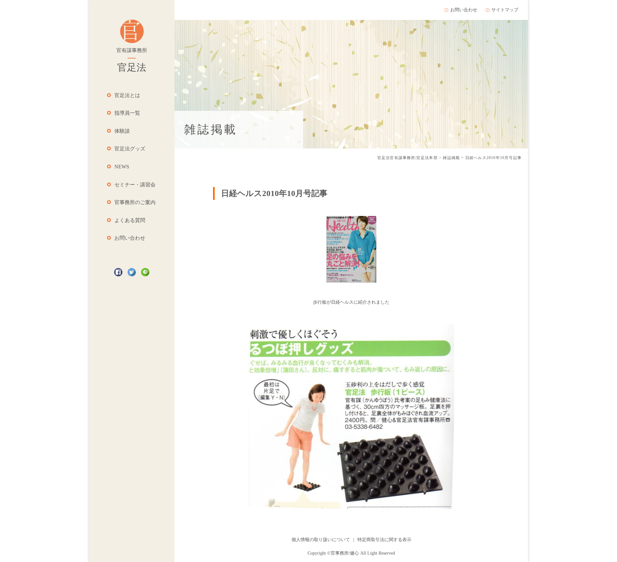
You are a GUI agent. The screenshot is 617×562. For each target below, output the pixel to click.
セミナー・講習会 (135, 184)
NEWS (121, 166)
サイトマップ (504, 9)
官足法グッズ (129, 148)
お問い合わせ (129, 238)
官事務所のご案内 (135, 202)
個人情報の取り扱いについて (320, 539)
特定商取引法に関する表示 (384, 539)
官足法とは (127, 95)
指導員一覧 (127, 113)
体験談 (122, 131)
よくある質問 (129, 220)
